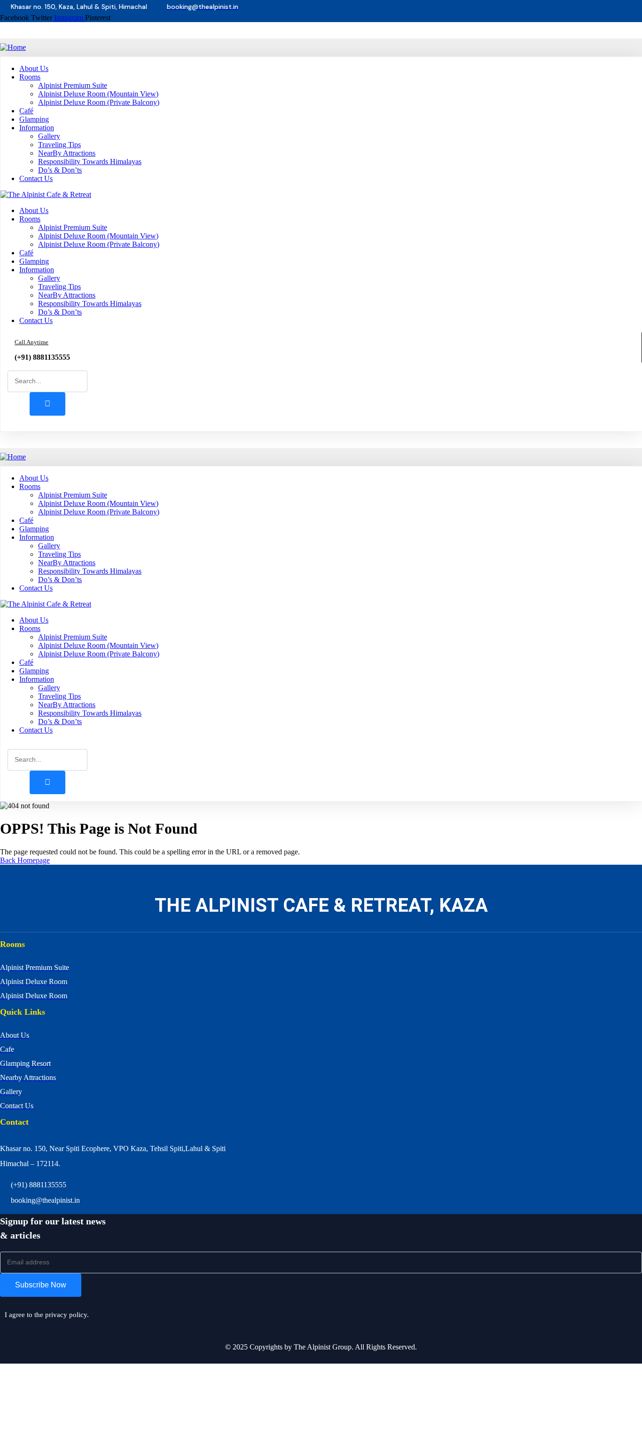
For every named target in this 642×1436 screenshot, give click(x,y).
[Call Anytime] (5, 347)
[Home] (13, 47)
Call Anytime (31, 342)
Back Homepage (25, 860)
